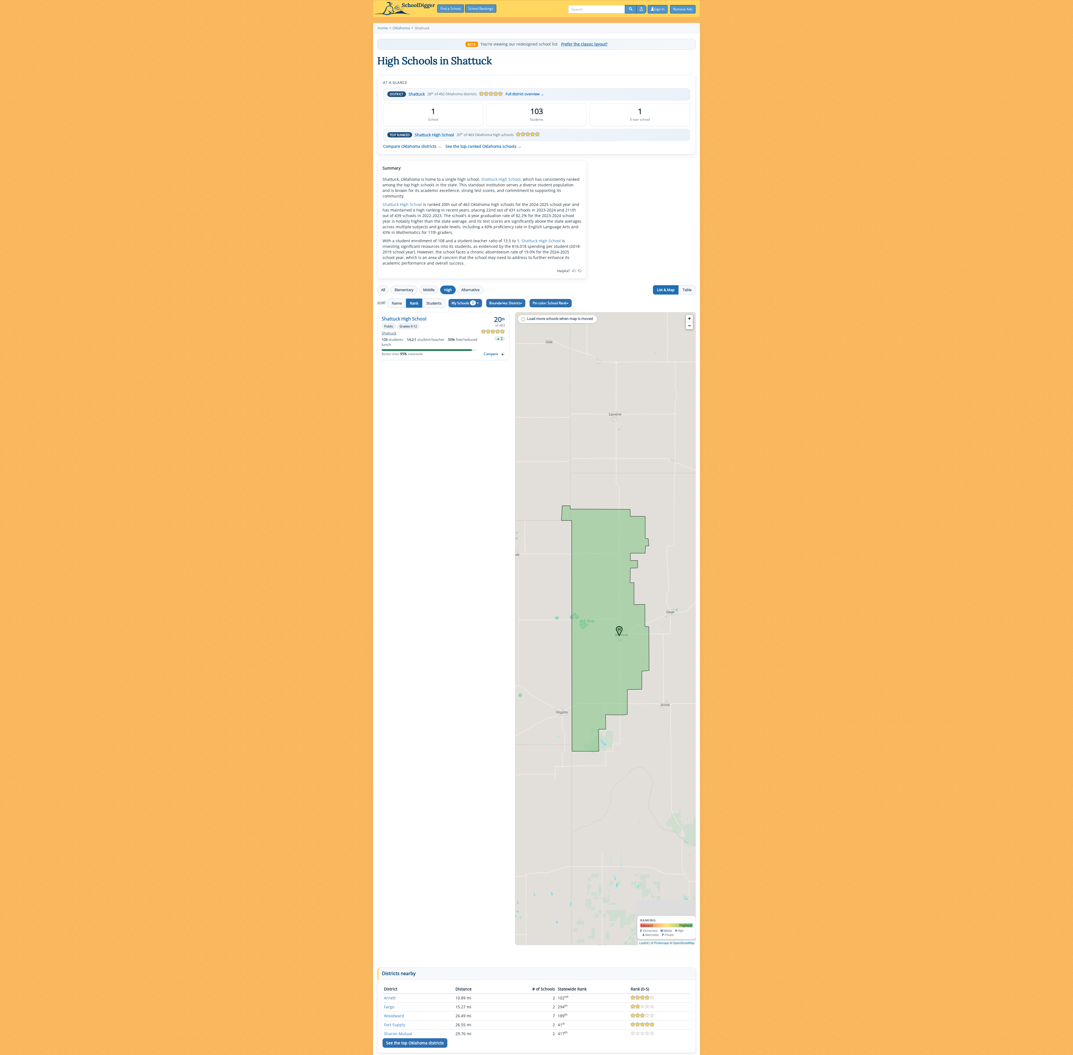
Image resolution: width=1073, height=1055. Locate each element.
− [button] (689, 326)
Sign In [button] (659, 9)
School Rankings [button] (480, 8)
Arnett (390, 998)
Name (397, 303)
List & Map (666, 289)
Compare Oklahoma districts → (412, 146)
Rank (414, 303)
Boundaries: (504, 303)
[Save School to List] (502, 354)
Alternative (470, 289)
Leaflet (644, 942)
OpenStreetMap (683, 942)
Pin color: (549, 303)
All (383, 289)
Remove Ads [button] (682, 9)
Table (687, 289)
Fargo (389, 1006)
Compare (491, 354)
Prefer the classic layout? (584, 44)
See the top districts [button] (415, 1043)
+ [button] (689, 318)
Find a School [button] (450, 8)
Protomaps (661, 942)
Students (433, 303)
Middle (429, 289)
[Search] (631, 9)
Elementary (404, 289)
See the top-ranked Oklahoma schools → (483, 146)
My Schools (463, 302)
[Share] (641, 9)
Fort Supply (394, 1024)
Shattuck (417, 94)
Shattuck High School (434, 134)
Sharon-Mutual (398, 1033)
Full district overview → (524, 94)
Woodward (394, 1015)
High (448, 289)
